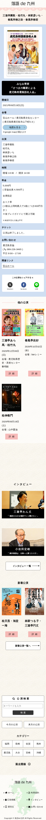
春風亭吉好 (32, 340)
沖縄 (39, 752)
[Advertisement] (23, 462)
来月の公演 (34, 724)
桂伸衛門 (7, 415)
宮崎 (28, 752)
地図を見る (15, 127)
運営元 (10, 807)
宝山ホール (8, 266)
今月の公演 (12, 724)
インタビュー (36, 800)
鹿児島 (7, 752)
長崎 (17, 744)
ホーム (10, 793)
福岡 (7, 744)
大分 (17, 752)
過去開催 (20, 764)
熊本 (39, 744)
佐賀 (28, 744)
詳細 (12, 373)
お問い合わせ (36, 807)
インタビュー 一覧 (22, 566)
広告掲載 (11, 800)
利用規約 (34, 793)
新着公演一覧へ (23, 646)
